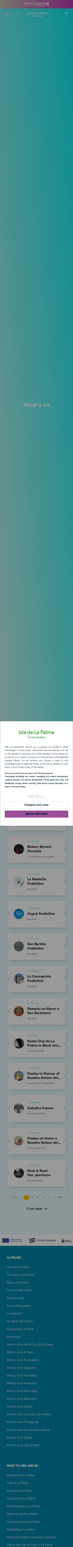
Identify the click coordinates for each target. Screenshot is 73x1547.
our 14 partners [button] (40, 747)
